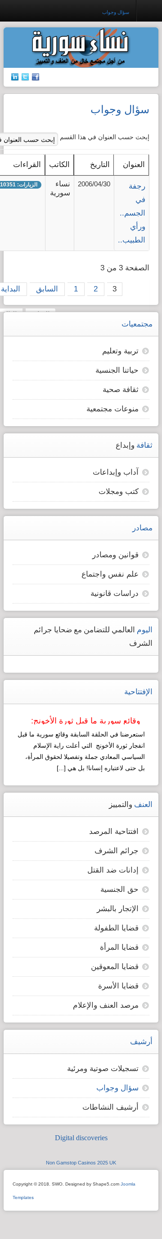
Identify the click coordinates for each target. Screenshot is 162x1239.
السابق (47, 289)
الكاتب (59, 164)
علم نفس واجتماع (110, 574)
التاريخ (100, 164)
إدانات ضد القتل (113, 870)
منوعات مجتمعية (112, 409)
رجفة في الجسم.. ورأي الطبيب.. (131, 213)
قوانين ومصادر (115, 555)
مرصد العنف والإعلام (106, 1005)
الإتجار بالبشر (118, 908)
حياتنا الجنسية (117, 370)
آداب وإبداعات (116, 472)
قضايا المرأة (119, 947)
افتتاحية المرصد (114, 831)
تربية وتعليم (120, 351)
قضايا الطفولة (116, 928)
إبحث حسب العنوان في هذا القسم (103, 137)
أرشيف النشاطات (110, 1107)
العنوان (134, 164)
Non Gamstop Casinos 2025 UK (81, 1162)
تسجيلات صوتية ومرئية (103, 1068)
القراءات (27, 164)
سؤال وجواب (117, 1088)
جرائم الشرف (116, 851)
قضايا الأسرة (118, 986)
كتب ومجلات (119, 491)
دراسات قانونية (114, 593)
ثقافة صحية (121, 389)
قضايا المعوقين (115, 966)
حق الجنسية (119, 889)
